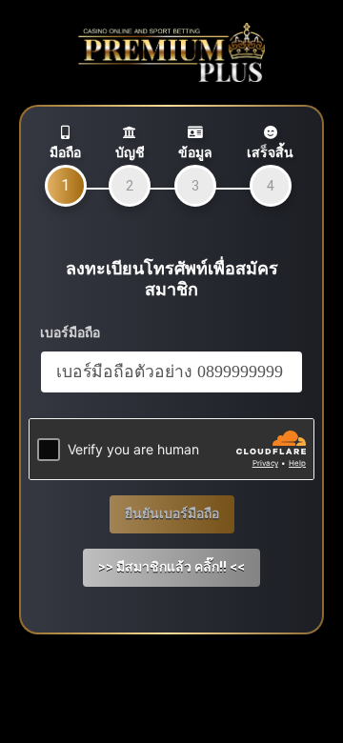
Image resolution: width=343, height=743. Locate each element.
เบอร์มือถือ (70, 332)
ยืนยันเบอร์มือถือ (172, 513)
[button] (171, 568)
